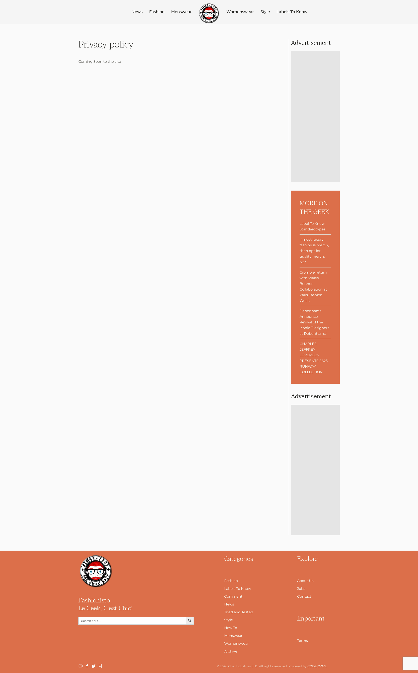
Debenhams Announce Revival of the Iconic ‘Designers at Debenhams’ (314, 322)
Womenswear (240, 11)
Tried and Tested (238, 612)
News (137, 11)
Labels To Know (291, 11)
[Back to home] (209, 13)
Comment (233, 596)
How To (230, 628)
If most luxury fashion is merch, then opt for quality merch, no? (314, 250)
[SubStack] (100, 666)
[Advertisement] (315, 116)
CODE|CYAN (316, 666)
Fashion (157, 11)
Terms (302, 641)
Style (265, 11)
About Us (305, 581)
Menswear (181, 11)
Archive (230, 651)
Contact (304, 596)
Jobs (301, 589)
